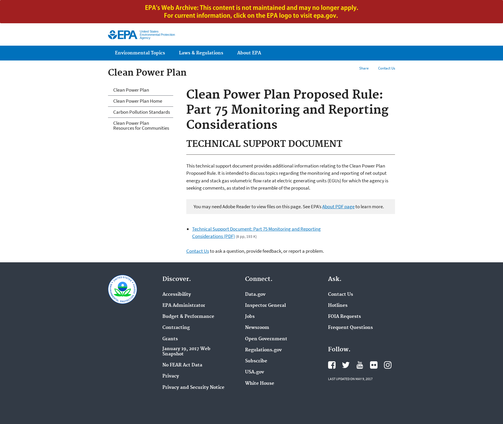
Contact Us (386, 68)
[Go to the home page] (122, 34)
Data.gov (255, 294)
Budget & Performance (188, 316)
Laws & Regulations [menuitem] (201, 53)
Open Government (266, 339)
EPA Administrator (183, 305)
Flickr (374, 365)
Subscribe (256, 361)
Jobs (250, 316)
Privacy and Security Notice (193, 387)
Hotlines (338, 305)
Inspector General (265, 305)
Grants (170, 339)
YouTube (360, 365)
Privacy (170, 376)
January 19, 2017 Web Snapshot (186, 351)
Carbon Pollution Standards (141, 112)
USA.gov (254, 372)
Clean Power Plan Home (137, 101)
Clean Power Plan (131, 90)
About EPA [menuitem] (249, 53)
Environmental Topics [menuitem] (140, 53)
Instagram (388, 365)
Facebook (332, 365)
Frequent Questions (350, 327)
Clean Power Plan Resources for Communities (141, 125)
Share (364, 68)
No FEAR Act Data (182, 365)
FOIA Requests (344, 316)
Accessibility (176, 294)
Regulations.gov (263, 350)
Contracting (176, 327)
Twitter (346, 365)
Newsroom (257, 327)
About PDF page (338, 206)
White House (259, 383)
